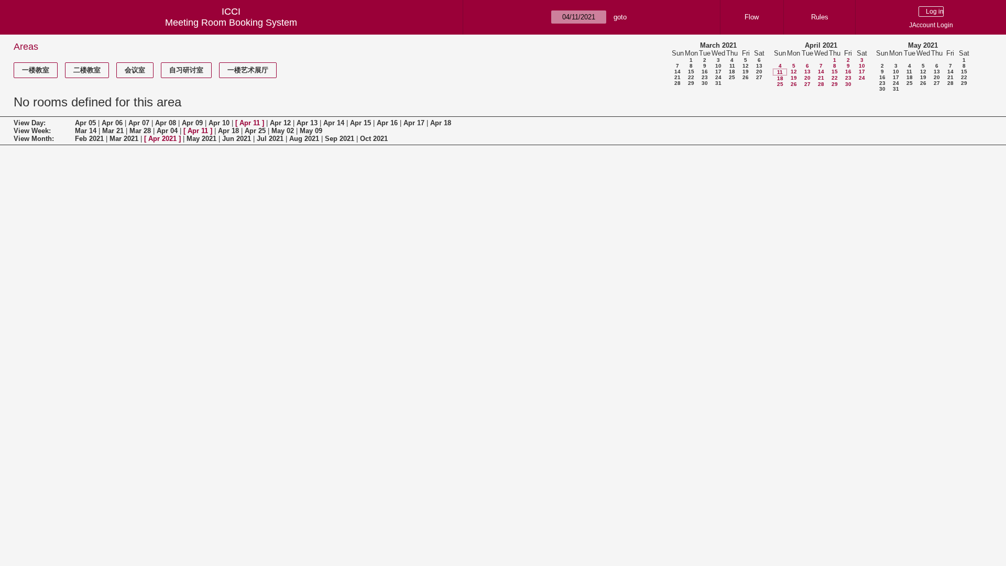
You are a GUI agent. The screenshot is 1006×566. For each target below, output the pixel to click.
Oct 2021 (374, 139)
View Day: (30, 123)
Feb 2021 (89, 139)
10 (718, 66)
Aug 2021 (304, 139)
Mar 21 (113, 131)
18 (732, 71)
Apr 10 (219, 123)
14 (677, 71)
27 (759, 77)
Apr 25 (255, 131)
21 (677, 77)
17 (718, 71)
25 (732, 77)
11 (732, 66)
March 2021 (718, 45)
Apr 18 (440, 123)
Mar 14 (85, 131)
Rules (819, 17)
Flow (752, 17)
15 (691, 71)
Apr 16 (387, 123)
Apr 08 (165, 123)
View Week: (32, 131)
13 (759, 66)
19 (745, 71)
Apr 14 (333, 123)
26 (745, 77)
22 (691, 77)
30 (705, 83)
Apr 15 (360, 123)
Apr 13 (307, 123)
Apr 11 (249, 123)
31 (718, 83)
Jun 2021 (236, 139)
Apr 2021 (162, 139)
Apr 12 (280, 123)
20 (759, 71)
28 (677, 83)
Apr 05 (85, 123)
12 (745, 66)
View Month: (34, 139)
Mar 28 (140, 131)
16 (705, 71)
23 (705, 77)
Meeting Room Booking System (231, 22)
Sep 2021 (339, 139)
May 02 (282, 131)
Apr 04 (167, 131)
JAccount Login (931, 25)
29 (691, 83)
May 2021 (923, 45)
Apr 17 (413, 123)
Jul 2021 (270, 139)
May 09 (311, 131)
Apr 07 (138, 123)
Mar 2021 (124, 139)
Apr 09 (192, 123)
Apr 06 (112, 123)
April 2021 (821, 45)
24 (718, 77)
